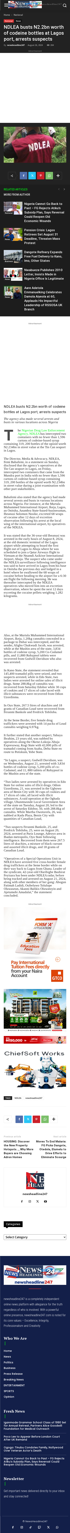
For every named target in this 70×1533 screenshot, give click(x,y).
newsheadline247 (16, 45)
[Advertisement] (35, 88)
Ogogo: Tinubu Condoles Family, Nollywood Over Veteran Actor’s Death (33, 1449)
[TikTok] (30, 1527)
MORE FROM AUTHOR (17, 194)
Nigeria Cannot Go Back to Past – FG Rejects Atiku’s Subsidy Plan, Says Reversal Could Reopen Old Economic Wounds (44, 212)
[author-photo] (35, 1189)
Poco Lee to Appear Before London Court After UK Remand (32, 1438)
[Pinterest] (40, 175)
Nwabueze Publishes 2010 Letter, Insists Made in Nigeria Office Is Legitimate (44, 274)
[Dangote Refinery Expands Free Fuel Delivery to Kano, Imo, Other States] (13, 256)
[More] (58, 175)
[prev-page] (59, 189)
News (18, 21)
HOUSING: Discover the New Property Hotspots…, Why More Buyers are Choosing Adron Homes (18, 1149)
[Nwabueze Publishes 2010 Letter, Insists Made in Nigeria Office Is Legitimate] (13, 274)
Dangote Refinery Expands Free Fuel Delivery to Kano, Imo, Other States (43, 256)
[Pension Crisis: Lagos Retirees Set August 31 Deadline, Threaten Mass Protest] (13, 234)
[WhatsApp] (49, 175)
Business (9, 261)
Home (7, 14)
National (18, 14)
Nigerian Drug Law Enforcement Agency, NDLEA (41, 432)
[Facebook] (23, 175)
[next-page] (64, 189)
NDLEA (18, 1098)
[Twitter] (32, 175)
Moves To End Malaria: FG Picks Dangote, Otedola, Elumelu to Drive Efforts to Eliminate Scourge (51, 1149)
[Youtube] (47, 1201)
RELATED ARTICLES (15, 189)
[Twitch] (39, 1527)
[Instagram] (31, 1201)
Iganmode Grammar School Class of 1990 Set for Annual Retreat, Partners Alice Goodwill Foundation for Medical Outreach (35, 1426)
